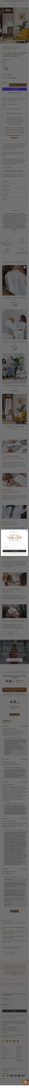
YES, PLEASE (14, 551)
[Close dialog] (27, 531)
